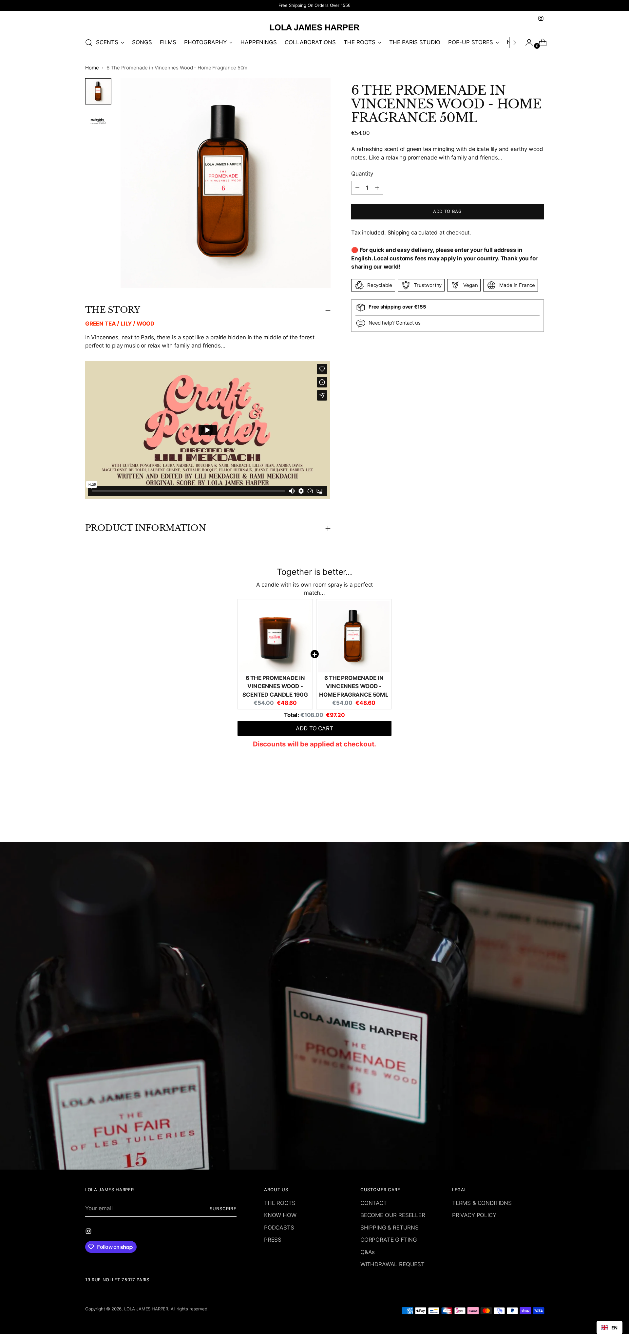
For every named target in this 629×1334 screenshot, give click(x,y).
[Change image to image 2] (98, 121)
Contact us (408, 323)
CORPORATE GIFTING (388, 1239)
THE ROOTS (279, 1203)
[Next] (515, 42)
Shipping (399, 232)
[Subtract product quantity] (377, 187)
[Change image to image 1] (98, 91)
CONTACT (373, 1203)
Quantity (362, 173)
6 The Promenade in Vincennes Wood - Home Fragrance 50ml (354, 686)
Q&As (367, 1252)
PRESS (272, 1239)
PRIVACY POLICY (474, 1215)
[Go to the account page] (526, 42)
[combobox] (609, 1327)
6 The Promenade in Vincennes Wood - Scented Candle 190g (275, 686)
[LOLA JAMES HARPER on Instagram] (541, 18)
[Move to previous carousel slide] (523, 819)
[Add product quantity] (357, 187)
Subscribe (223, 1208)
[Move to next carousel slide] (538, 819)
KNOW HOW (280, 1215)
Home (92, 68)
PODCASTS (279, 1227)
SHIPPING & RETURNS (389, 1227)
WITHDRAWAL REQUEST (392, 1264)
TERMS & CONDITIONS (482, 1203)
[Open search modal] (88, 42)
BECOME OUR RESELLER (392, 1215)
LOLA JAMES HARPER (146, 1308)
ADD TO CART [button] (314, 728)
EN (614, 1328)
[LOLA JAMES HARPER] (314, 27)
